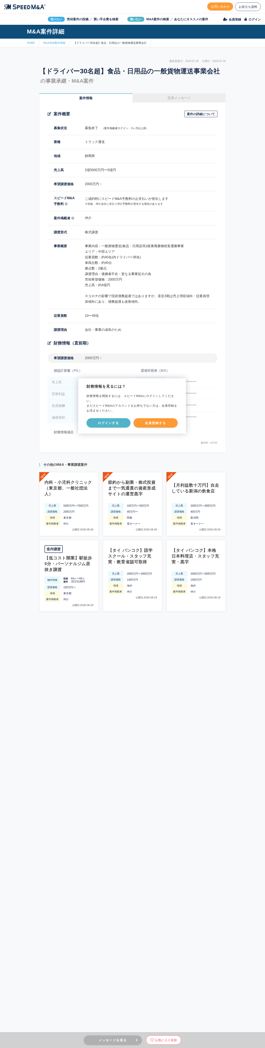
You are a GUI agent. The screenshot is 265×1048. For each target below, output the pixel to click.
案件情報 (86, 98)
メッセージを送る (113, 1040)
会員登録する (155, 423)
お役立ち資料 (248, 6)
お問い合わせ (220, 6)
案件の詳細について (201, 114)
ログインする (108, 423)
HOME (31, 42)
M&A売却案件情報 (54, 42)
